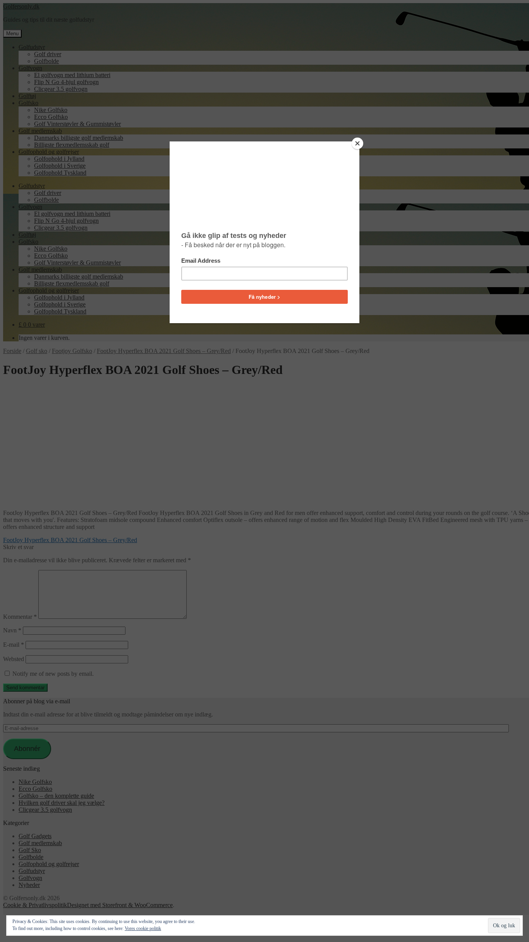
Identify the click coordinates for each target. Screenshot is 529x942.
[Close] (357, 143)
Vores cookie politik (143, 928)
